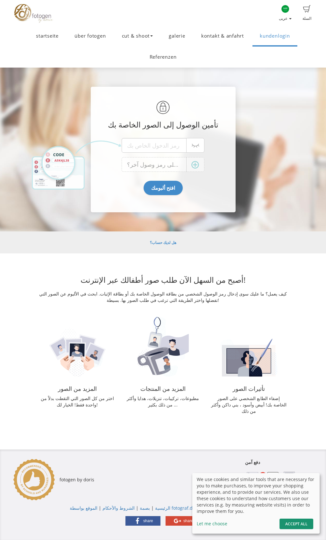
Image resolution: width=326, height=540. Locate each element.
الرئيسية (162, 508)
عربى (283, 18)
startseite (47, 36)
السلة (306, 18)
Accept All (296, 524)
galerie (177, 36)
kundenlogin (275, 36)
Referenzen (163, 57)
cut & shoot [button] (136, 36)
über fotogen (90, 36)
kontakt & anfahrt (222, 36)
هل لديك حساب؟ (163, 242)
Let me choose (212, 524)
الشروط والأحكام (119, 508)
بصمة (144, 508)
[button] (142, 521)
